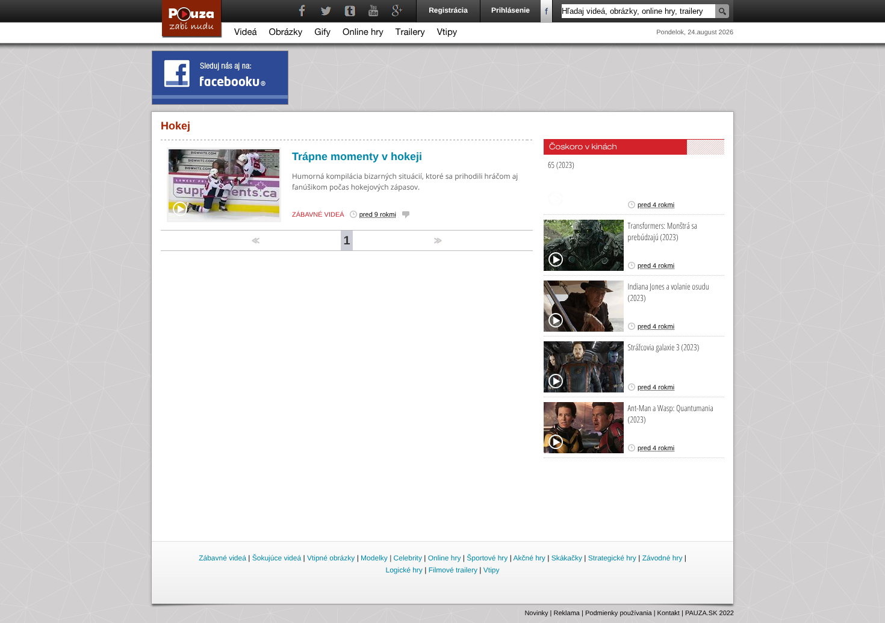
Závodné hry (662, 558)
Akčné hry (529, 558)
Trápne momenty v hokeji (357, 156)
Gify (322, 33)
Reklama (567, 613)
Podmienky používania (618, 613)
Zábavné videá (318, 215)
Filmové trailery (453, 570)
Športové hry (487, 558)
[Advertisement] (443, 506)
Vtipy (447, 33)
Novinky (536, 613)
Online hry (363, 33)
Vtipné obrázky (331, 558)
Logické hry (403, 570)
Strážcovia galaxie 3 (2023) (664, 347)
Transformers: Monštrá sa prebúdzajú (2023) (663, 231)
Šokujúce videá (276, 558)
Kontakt (668, 613)
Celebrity (408, 558)
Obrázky (286, 33)
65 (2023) (561, 165)
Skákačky (566, 558)
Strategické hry (612, 558)
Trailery (410, 33)
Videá (245, 33)
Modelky (374, 558)
